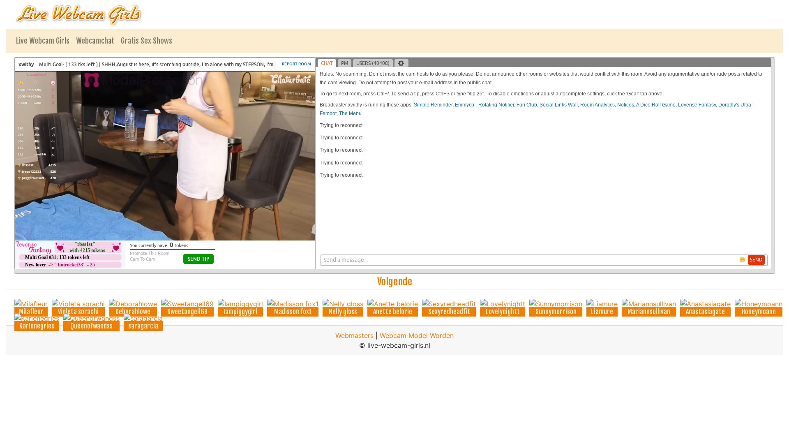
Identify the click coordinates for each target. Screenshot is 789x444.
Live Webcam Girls (42, 40)
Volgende (394, 281)
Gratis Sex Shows (146, 40)
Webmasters (354, 335)
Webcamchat (95, 40)
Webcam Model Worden (417, 335)
